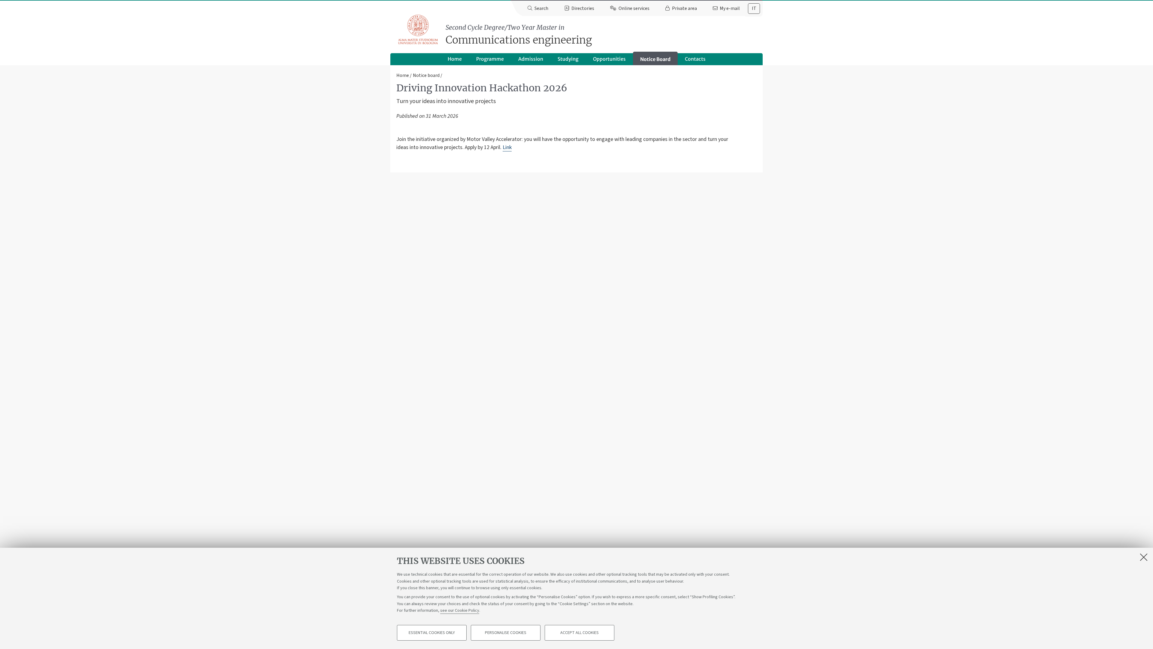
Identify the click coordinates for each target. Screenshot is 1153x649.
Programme (490, 59)
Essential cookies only (432, 633)
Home (455, 59)
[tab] (754, 8)
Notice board (426, 75)
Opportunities (609, 59)
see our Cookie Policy (459, 611)
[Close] (1143, 557)
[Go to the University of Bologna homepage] (418, 30)
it (754, 8)
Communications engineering (519, 35)
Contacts (695, 59)
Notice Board (655, 59)
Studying (568, 59)
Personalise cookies (505, 633)
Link (507, 147)
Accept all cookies (579, 633)
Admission (530, 59)
